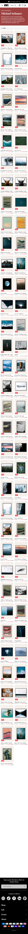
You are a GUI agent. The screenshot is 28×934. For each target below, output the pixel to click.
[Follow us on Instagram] (3, 898)
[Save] (12, 32)
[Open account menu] (19, 5)
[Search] (15, 5)
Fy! (15, 930)
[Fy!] (6, 5)
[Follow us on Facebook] (14, 898)
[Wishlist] (23, 5)
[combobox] (13, 5)
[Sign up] (24, 886)
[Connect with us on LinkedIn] (19, 898)
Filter (4, 28)
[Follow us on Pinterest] (25, 898)
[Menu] (2, 5)
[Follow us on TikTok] (8, 898)
